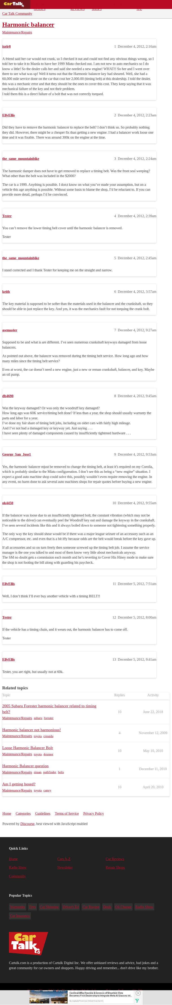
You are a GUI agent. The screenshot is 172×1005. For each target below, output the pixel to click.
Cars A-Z (141, 6)
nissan (37, 772)
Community (119, 4)
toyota (38, 736)
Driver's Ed (71, 907)
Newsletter (65, 867)
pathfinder (49, 772)
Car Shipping (49, 907)
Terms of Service (67, 813)
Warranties (17, 907)
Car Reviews (78, 6)
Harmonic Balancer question (25, 766)
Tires (32, 907)
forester (49, 718)
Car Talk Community (17, 13)
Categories (23, 813)
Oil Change (123, 907)
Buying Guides (40, 6)
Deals (58, 4)
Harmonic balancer (28, 24)
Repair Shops (97, 6)
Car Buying (91, 907)
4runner (48, 754)
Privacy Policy (93, 813)
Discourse (27, 824)
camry (47, 790)
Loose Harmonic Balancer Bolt (27, 748)
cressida (48, 736)
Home (6, 813)
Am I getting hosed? (18, 784)
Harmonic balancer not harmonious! (31, 730)
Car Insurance (20, 916)
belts (61, 772)
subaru (38, 718)
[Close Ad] (138, 993)
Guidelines (42, 813)
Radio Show (18, 867)
